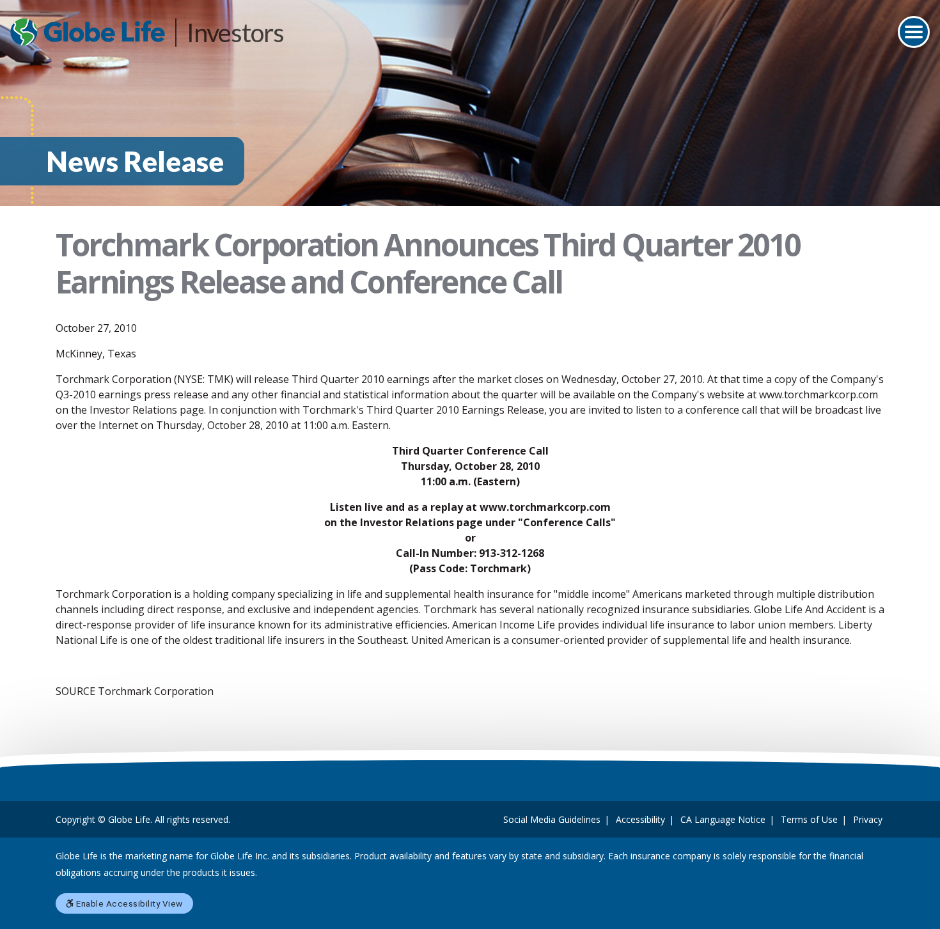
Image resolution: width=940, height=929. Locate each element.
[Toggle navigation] (914, 32)
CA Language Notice (722, 819)
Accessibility (640, 819)
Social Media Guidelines (551, 819)
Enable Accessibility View (128, 903)
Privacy (867, 819)
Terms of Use (809, 819)
